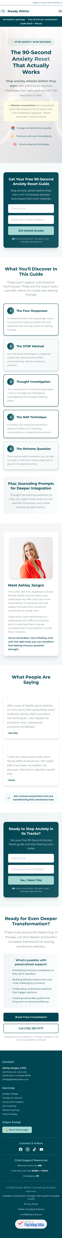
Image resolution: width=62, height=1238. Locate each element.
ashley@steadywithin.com (15, 1079)
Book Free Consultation (31, 1017)
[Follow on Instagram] (27, 1149)
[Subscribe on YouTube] (41, 1149)
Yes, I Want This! (31, 880)
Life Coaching (9, 1106)
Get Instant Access (31, 230)
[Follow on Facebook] (20, 1149)
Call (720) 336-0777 (31, 1028)
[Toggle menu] (60, 11)
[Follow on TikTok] (34, 1149)
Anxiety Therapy (10, 1093)
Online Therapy (9, 1114)
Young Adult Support (13, 1102)
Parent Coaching (10, 1110)
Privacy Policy (31, 1204)
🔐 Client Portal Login (17, 1129)
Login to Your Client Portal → (47, 2)
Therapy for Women (12, 1098)
